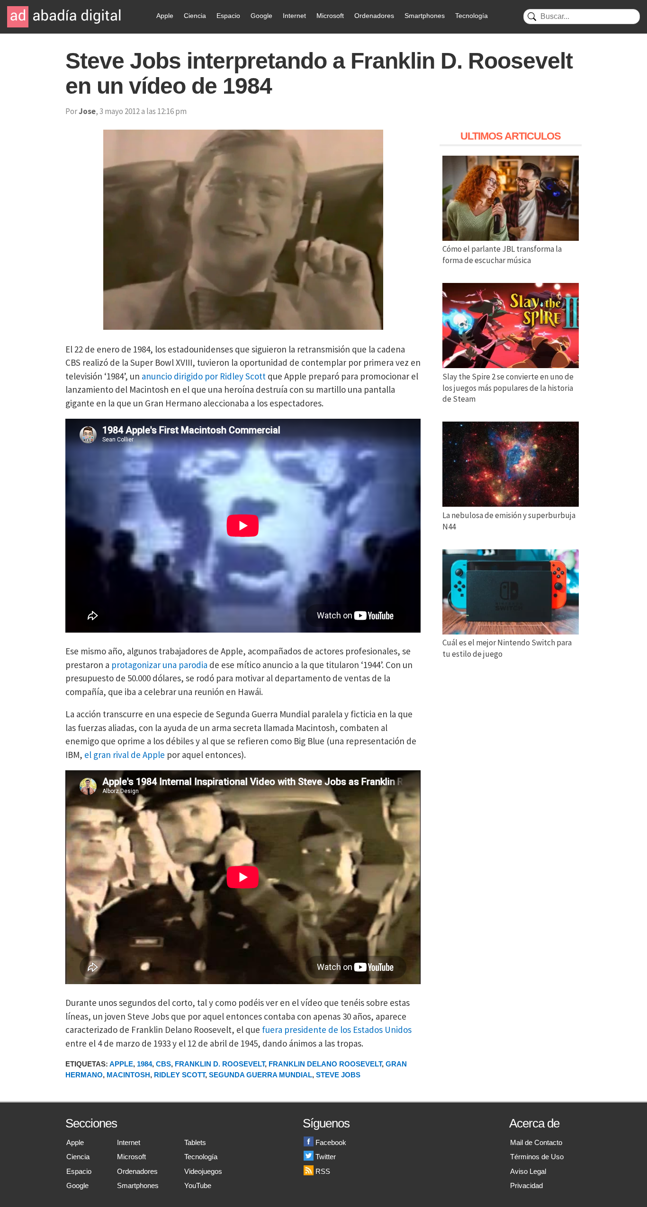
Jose (87, 111)
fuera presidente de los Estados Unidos (337, 1029)
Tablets (195, 1142)
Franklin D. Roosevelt (220, 1064)
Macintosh (128, 1075)
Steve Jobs (338, 1075)
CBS (163, 1064)
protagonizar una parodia (159, 664)
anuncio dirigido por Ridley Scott (204, 376)
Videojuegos (203, 1171)
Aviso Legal (528, 1171)
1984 (144, 1064)
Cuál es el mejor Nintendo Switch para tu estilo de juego (507, 648)
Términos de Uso (537, 1157)
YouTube (197, 1185)
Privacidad (526, 1185)
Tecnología (471, 15)
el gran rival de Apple (124, 754)
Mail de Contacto (536, 1142)
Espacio (228, 15)
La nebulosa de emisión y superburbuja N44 (508, 521)
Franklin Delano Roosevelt (325, 1064)
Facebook (330, 1142)
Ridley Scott (179, 1075)
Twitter (325, 1157)
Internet (294, 15)
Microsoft (330, 15)
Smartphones (424, 15)
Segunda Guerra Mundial (260, 1075)
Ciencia (195, 15)
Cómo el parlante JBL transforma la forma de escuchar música (502, 254)
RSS (322, 1171)
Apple (164, 15)
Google (261, 15)
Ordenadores (374, 15)
